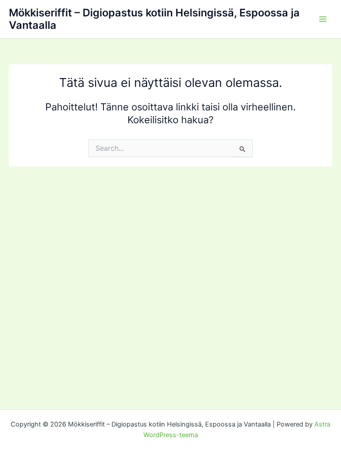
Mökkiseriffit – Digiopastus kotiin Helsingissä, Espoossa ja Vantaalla (154, 18)
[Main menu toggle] (322, 19)
